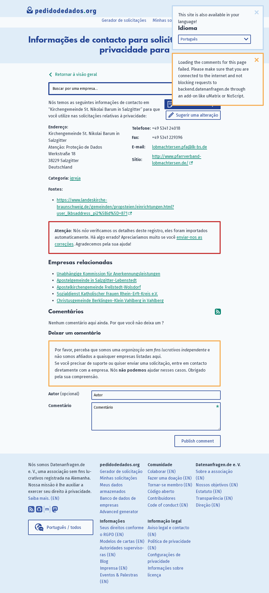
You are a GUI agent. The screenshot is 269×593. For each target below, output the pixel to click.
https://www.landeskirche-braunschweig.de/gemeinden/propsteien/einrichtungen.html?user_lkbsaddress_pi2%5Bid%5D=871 (115, 206)
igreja (75, 178)
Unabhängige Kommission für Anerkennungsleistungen (108, 273)
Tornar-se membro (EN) (170, 484)
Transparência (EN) (214, 498)
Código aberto (161, 491)
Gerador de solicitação (121, 471)
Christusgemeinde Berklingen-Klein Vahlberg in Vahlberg (110, 300)
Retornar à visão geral (75, 74)
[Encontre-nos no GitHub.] (39, 508)
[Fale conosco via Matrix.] (47, 508)
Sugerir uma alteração (197, 115)
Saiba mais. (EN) (43, 498)
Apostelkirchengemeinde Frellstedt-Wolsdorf (99, 287)
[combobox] (134, 88)
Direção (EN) (208, 505)
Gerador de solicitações (124, 20)
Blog (104, 561)
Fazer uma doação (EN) (170, 478)
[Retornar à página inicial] (61, 12)
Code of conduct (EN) (168, 505)
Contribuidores (161, 498)
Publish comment (197, 441)
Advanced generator (119, 511)
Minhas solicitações (171, 20)
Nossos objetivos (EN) (217, 484)
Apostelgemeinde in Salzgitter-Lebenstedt (97, 280)
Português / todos (63, 527)
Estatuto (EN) (208, 491)
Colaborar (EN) (161, 471)
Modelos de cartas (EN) (122, 541)
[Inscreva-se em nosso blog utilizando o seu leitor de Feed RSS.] (31, 508)
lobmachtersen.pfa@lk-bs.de (179, 146)
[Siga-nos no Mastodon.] (55, 508)
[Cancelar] (257, 12)
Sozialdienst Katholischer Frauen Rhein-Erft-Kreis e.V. (107, 293)
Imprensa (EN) (113, 568)
